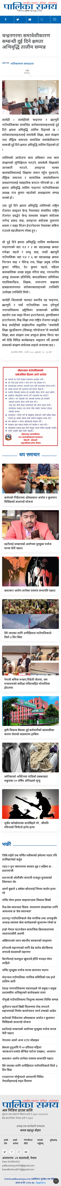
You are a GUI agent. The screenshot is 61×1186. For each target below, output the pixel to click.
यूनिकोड (53, 1140)
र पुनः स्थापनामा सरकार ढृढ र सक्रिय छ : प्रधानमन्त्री (27, 869)
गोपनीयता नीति (28, 1141)
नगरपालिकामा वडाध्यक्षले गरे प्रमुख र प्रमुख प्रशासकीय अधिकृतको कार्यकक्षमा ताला (29, 990)
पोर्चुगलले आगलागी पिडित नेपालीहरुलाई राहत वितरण (23, 1079)
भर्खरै (6, 844)
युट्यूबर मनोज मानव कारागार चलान (25, 970)
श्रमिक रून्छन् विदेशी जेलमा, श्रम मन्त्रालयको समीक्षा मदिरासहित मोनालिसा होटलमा (27, 684)
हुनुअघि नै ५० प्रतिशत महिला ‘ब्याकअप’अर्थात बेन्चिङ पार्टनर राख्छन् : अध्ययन (29, 1049)
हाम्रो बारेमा (15, 1141)
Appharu (41, 1182)
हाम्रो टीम (6, 1141)
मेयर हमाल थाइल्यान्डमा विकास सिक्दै (26, 900)
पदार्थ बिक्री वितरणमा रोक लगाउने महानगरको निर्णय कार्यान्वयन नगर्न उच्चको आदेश (29, 1009)
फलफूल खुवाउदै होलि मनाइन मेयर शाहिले (27, 961)
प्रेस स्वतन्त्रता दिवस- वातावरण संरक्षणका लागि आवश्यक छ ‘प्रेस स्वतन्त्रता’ (30, 909)
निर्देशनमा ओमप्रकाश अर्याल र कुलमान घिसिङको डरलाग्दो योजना (28, 1020)
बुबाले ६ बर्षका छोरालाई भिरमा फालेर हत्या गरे (29, 891)
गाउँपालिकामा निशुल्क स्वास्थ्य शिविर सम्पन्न (30, 1000)
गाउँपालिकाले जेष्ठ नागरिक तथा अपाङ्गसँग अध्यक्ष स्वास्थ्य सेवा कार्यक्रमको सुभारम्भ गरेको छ (29, 920)
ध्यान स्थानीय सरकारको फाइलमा (27, 941)
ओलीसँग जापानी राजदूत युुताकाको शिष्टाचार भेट (27, 880)
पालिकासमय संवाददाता (22, 63)
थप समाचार (29, 454)
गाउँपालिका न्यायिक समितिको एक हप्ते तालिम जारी (28, 979)
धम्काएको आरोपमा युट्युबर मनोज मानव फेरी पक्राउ (29, 1031)
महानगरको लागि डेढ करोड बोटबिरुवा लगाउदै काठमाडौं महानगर (27, 950)
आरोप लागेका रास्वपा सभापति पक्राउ (29, 590)
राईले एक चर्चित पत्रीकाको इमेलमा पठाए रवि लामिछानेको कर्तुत (29, 857)
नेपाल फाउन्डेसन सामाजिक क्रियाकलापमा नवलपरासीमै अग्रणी (28, 931)
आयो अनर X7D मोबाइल (20, 1040)
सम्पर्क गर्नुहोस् (40, 1141)
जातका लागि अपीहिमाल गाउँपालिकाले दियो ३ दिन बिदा (29, 1068)
